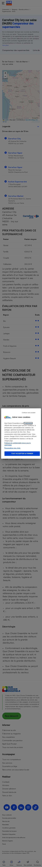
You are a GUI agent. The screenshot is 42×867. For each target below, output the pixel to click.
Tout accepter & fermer (22, 453)
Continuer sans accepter (28, 412)
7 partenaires (28, 423)
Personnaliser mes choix (12, 448)
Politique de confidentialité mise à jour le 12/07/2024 (17, 444)
